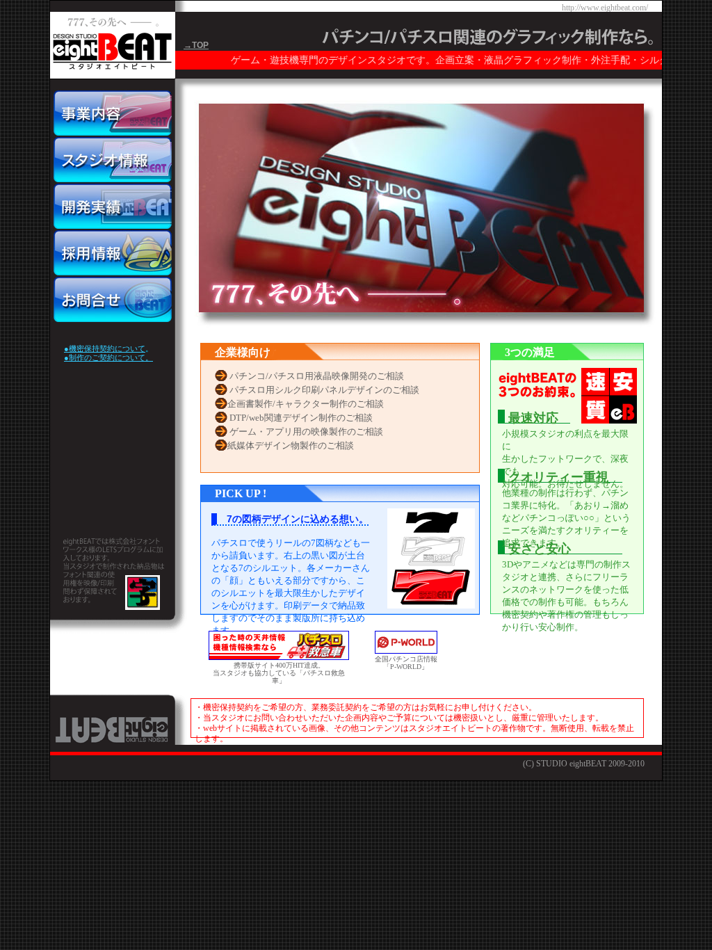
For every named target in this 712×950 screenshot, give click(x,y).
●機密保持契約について (104, 348)
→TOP (196, 45)
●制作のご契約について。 (108, 357)
